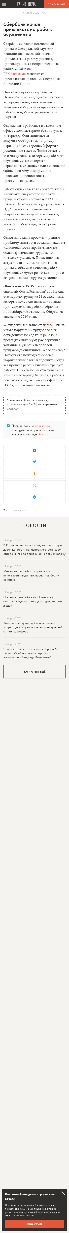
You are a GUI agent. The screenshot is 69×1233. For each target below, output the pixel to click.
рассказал (18, 74)
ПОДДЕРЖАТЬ (34, 1223)
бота (42, 434)
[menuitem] (4, 4)
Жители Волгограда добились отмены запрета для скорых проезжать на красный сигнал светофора (33, 627)
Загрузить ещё (34, 671)
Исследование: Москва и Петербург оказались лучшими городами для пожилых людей (32, 601)
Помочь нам (56, 4)
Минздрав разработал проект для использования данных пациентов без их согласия (31, 575)
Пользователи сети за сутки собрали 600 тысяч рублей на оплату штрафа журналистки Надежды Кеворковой (31, 653)
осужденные (19, 510)
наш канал (42, 426)
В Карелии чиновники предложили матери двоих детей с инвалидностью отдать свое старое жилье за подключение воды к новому (34, 549)
